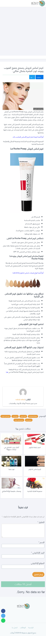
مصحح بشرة (28, 420)
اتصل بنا (14, 627)
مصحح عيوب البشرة (19, 420)
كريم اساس (15, 416)
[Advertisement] (23, 29)
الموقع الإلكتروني (37, 563)
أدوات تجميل (23, 416)
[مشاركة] (3, 611)
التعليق (41, 522)
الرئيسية (30, 627)
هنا (7, 372)
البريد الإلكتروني (37, 552)
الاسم (41, 542)
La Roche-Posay (33, 416)
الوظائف (23, 627)
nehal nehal (20, 399)
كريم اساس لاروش (6, 416)
